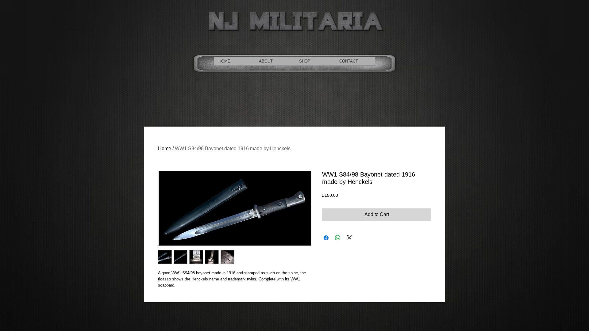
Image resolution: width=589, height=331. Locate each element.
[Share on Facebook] (326, 238)
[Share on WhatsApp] (337, 238)
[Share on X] (349, 238)
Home (164, 148)
